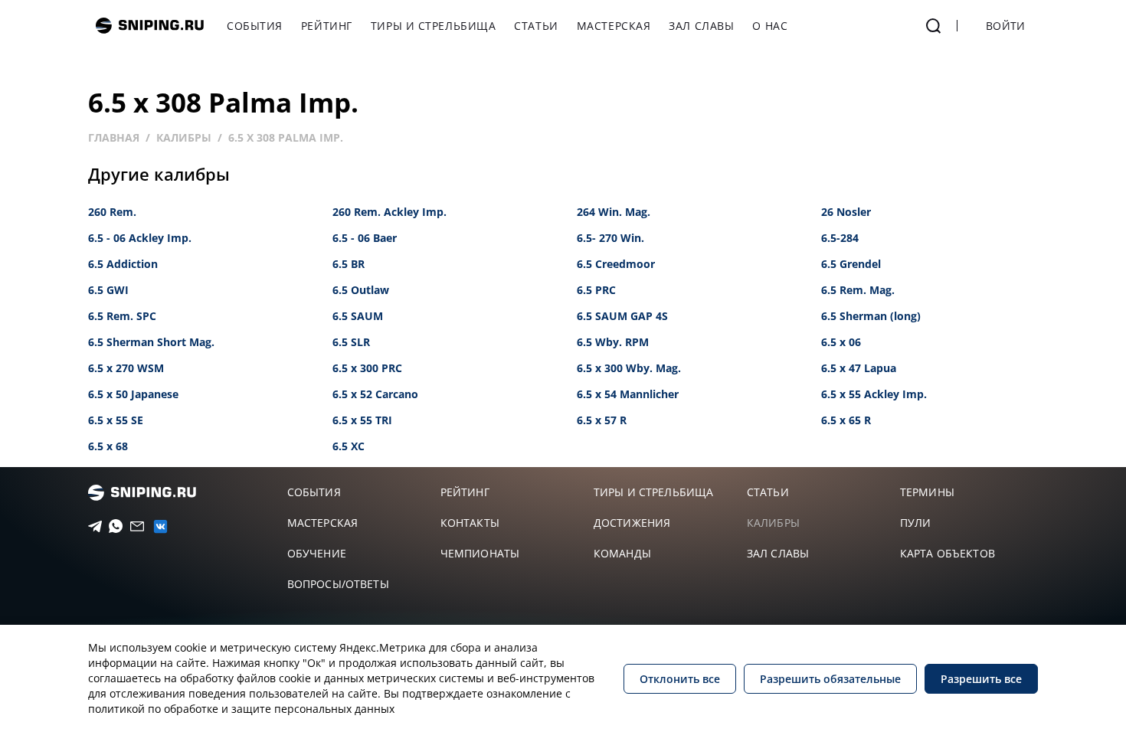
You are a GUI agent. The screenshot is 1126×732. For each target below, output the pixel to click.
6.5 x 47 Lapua (858, 368)
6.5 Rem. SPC (122, 316)
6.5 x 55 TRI (362, 420)
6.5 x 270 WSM (126, 368)
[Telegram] (90, 527)
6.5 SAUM (357, 316)
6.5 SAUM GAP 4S (622, 316)
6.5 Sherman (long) (871, 316)
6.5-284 (840, 237)
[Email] (132, 527)
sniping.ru (150, 26)
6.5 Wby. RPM (613, 342)
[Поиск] (933, 26)
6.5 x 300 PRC (367, 368)
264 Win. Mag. (613, 211)
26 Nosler (846, 211)
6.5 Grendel (851, 264)
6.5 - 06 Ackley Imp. (139, 237)
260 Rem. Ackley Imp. (389, 211)
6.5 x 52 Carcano (375, 394)
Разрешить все (981, 679)
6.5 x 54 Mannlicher (628, 394)
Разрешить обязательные (830, 679)
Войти (1005, 25)
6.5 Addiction (123, 264)
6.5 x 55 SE (115, 420)
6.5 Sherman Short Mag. (151, 342)
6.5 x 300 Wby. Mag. (629, 368)
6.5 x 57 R (602, 420)
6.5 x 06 (841, 342)
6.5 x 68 (108, 446)
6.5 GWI (108, 290)
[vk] (154, 526)
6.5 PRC (596, 290)
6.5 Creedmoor (616, 264)
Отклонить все (680, 679)
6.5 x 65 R (846, 420)
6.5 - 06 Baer (364, 237)
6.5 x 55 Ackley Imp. (874, 394)
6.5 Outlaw (360, 290)
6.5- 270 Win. (610, 237)
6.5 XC (348, 446)
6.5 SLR (351, 342)
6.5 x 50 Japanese (133, 394)
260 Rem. (112, 211)
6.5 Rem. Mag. (858, 290)
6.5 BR (348, 264)
